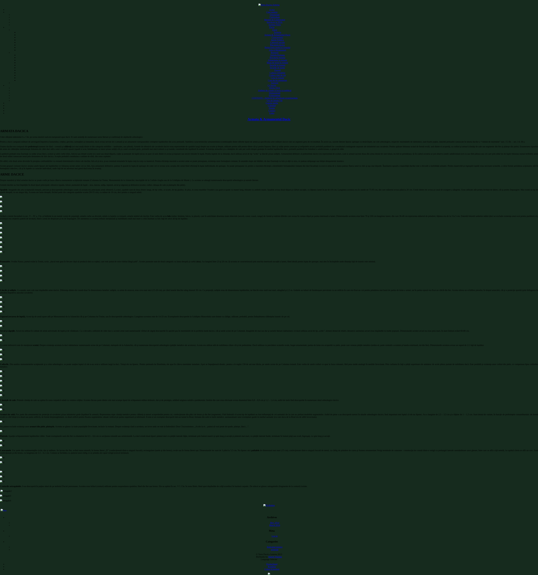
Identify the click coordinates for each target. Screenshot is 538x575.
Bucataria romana (277, 57)
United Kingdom (271, 569)
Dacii (274, 30)
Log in (275, 536)
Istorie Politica (277, 40)
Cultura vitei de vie (277, 75)
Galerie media (272, 103)
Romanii (274, 52)
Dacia (271, 27)
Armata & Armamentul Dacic (277, 35)
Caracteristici (277, 37)
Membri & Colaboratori (274, 20)
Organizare (275, 14)
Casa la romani (277, 78)
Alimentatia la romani (277, 60)
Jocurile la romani (277, 65)
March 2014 (274, 525)
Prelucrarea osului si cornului (277, 47)
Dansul (277, 70)
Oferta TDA (274, 88)
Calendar (272, 105)
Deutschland (271, 564)
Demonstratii (274, 93)
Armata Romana (277, 55)
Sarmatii (274, 83)
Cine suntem (271, 12)
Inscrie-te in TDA (274, 22)
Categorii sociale (277, 42)
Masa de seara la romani (277, 62)
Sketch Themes (275, 557)
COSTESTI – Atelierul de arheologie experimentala (275, 98)
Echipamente (274, 95)
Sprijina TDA (275, 25)
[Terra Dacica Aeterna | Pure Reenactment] (269, 5)
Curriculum (275, 17)
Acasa (272, 9)
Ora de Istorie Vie (274, 100)
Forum (272, 108)
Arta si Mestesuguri (277, 50)
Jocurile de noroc (277, 67)
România (272, 566)
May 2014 (274, 523)
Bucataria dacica (277, 45)
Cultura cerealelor (277, 73)
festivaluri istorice (274, 547)
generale (274, 549)
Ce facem (272, 85)
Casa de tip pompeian (277, 80)
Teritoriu (277, 32)
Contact (271, 110)
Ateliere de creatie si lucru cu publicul (274, 90)
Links (271, 113)
